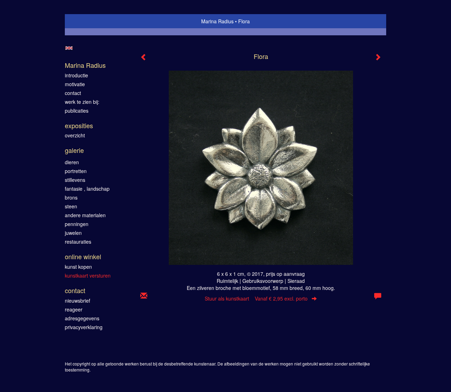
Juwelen (73, 232)
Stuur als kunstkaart (256, 298)
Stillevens (75, 179)
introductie (76, 75)
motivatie (75, 84)
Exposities (79, 125)
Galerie (74, 150)
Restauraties (78, 241)
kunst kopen (78, 266)
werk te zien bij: (82, 101)
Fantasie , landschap (87, 188)
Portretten (76, 170)
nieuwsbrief (77, 300)
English (69, 48)
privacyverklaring (84, 327)
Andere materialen (85, 215)
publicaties (76, 110)
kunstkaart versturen (88, 275)
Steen (71, 206)
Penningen (76, 223)
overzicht (75, 135)
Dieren (72, 162)
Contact (75, 290)
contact (73, 92)
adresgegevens (82, 318)
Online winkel (83, 256)
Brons (71, 197)
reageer (73, 309)
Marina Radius (217, 21)
